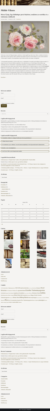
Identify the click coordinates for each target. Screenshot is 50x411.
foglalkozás (16, 293)
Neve (20, 409)
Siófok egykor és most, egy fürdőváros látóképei (18, 161)
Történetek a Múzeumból (6, 195)
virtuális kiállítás (15, 302)
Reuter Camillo (35, 300)
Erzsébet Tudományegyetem (35, 290)
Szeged (46, 300)
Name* (2, 93)
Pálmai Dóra (3, 300)
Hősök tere (30, 293)
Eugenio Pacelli (8, 293)
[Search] (47, 114)
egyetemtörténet (21, 290)
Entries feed (3, 276)
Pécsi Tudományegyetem (26, 300)
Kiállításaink (3, 187)
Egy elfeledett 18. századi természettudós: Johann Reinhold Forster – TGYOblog (16, 164)
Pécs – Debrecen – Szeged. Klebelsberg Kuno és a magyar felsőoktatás (34, 167)
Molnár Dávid (16, 297)
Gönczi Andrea (26, 293)
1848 (16, 288)
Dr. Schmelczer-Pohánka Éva (12, 290)
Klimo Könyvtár (18, 295)
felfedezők (12, 293)
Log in (2, 274)
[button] (8, 235)
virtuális (10, 302)
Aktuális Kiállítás (5, 189)
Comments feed (4, 278)
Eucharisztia (3, 293)
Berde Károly (34, 288)
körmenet (29, 295)
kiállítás (42, 293)
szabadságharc (41, 300)
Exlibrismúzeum (4, 159)
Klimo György (11, 295)
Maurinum (11, 297)
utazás (2, 302)
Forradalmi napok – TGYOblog (7, 169)
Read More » (3, 77)
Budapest (38, 288)
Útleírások (20, 302)
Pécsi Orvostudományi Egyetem (14, 300)
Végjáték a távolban (18, 169)
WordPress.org (4, 280)
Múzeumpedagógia (4, 193)
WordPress (29, 409)
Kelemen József (36, 293)
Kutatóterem (18, 19)
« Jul (2, 224)
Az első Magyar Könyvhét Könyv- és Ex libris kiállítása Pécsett (13, 124)
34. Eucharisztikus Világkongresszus (8, 288)
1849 (19, 288)
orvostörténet (44, 297)
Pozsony (47, 297)
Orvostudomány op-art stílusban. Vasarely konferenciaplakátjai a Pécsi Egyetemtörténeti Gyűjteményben (21, 129)
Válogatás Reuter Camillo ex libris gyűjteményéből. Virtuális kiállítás (14, 126)
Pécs (6, 300)
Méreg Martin (24, 297)
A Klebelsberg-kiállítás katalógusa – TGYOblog (10, 167)
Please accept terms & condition (8, 103)
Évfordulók (3, 184)
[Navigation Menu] (47, 3)
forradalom (21, 293)
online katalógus (39, 297)
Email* (2, 98)
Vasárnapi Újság (5, 302)
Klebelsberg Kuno (4, 295)
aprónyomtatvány (24, 288)
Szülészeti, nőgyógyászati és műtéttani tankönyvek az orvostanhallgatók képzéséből (17, 131)
